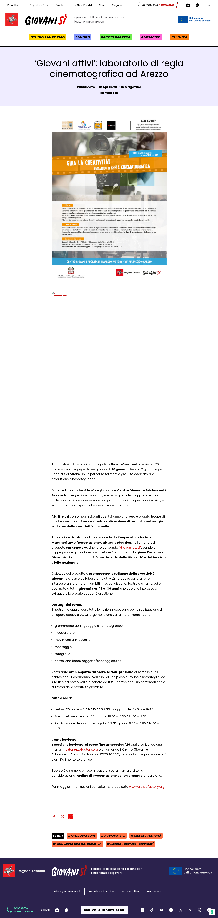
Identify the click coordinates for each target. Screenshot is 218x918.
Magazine (117, 5)
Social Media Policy (101, 891)
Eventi (59, 5)
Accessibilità (130, 891)
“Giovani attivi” (130, 547)
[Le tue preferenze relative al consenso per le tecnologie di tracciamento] (212, 912)
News (102, 5)
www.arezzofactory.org (147, 786)
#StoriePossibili (83, 5)
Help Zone (154, 891)
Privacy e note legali (66, 891)
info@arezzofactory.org (80, 749)
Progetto (12, 5)
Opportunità (36, 5)
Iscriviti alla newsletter (104, 910)
